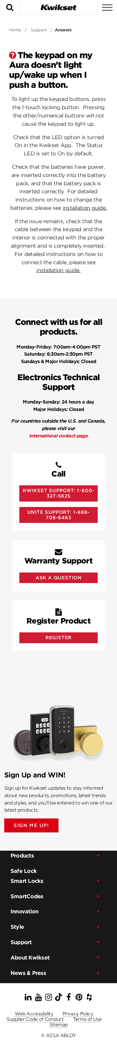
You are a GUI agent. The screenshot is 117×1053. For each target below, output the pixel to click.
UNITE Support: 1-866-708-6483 (58, 515)
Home (15, 30)
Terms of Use (87, 1019)
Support (39, 30)
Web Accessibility (34, 1014)
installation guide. (85, 208)
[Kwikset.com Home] (58, 7)
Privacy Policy (77, 1014)
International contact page (58, 436)
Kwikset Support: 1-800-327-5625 (58, 493)
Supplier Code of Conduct (35, 1019)
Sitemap (58, 1024)
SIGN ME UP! (31, 825)
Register (58, 637)
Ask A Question (58, 578)
